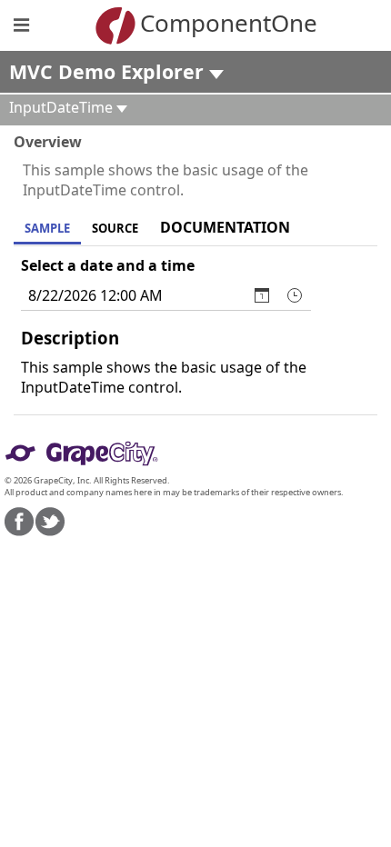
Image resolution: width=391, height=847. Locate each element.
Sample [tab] (47, 228)
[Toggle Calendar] (262, 295)
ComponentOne (223, 22)
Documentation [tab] (225, 227)
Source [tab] (115, 228)
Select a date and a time (108, 265)
